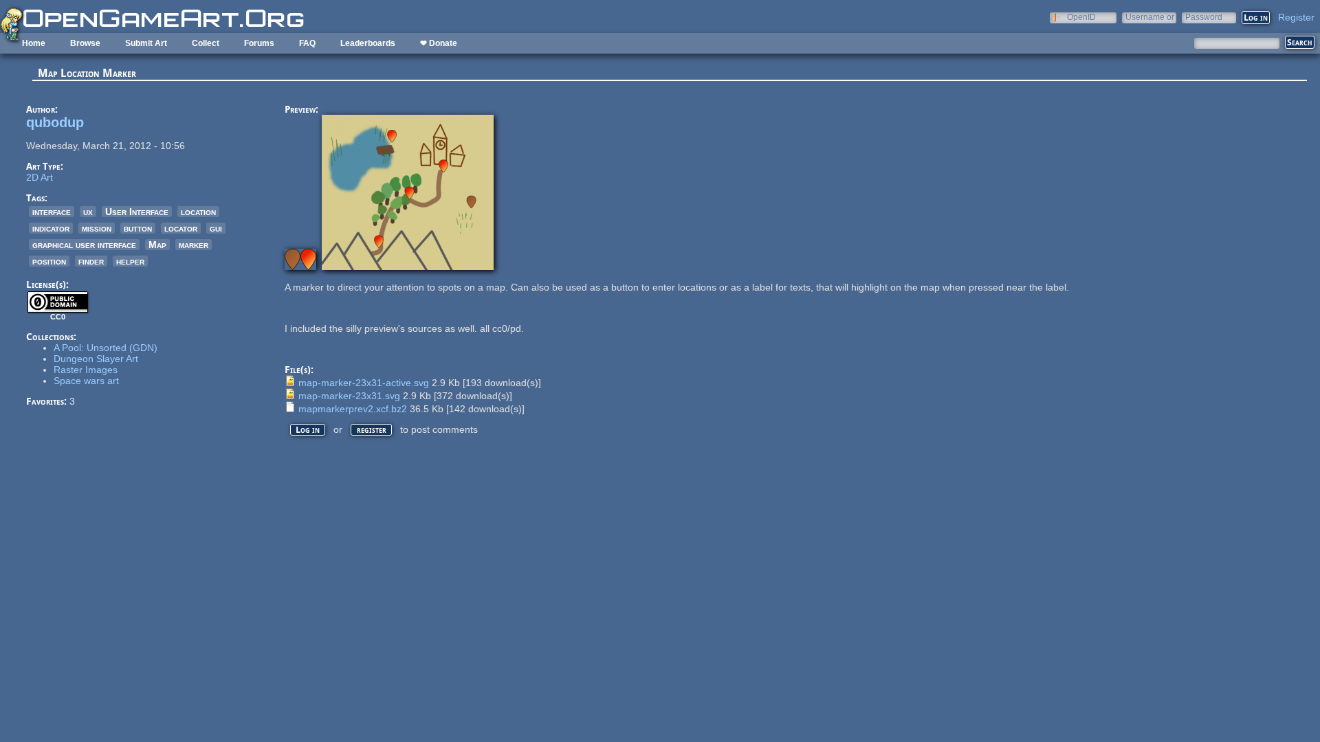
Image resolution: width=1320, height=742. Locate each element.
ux (88, 211)
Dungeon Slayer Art (96, 358)
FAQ (307, 43)
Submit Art (146, 43)
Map (157, 244)
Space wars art (86, 380)
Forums (259, 43)
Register (1296, 17)
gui (216, 228)
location (198, 211)
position (49, 261)
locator (180, 228)
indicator (50, 228)
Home (33, 43)
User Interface (136, 211)
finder (91, 261)
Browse (85, 43)
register (371, 430)
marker (193, 244)
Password (1203, 16)
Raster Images (86, 369)
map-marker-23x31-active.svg (363, 382)
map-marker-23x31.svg (349, 395)
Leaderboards (367, 43)
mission (96, 228)
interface (51, 211)
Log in (308, 430)
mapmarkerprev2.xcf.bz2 (352, 408)
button (138, 228)
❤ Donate (438, 43)
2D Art (39, 177)
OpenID (1081, 16)
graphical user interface (84, 244)
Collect (205, 43)
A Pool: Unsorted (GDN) (105, 347)
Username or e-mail (1149, 16)
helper (130, 261)
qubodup (55, 122)
